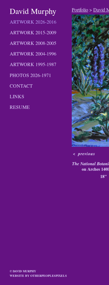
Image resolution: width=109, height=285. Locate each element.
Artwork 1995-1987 (33, 64)
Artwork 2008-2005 (33, 43)
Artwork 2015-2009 (33, 32)
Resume (20, 107)
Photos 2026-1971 (30, 75)
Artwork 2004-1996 (33, 53)
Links (17, 96)
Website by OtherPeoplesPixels (38, 275)
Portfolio (80, 9)
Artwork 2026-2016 (33, 21)
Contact (21, 85)
